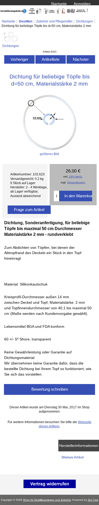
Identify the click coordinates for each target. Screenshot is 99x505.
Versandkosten (76, 182)
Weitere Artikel (73, 457)
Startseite (59, 4)
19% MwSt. (75, 176)
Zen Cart (93, 499)
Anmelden (82, 4)
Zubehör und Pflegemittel (54, 21)
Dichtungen (84, 21)
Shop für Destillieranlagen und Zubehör (47, 499)
